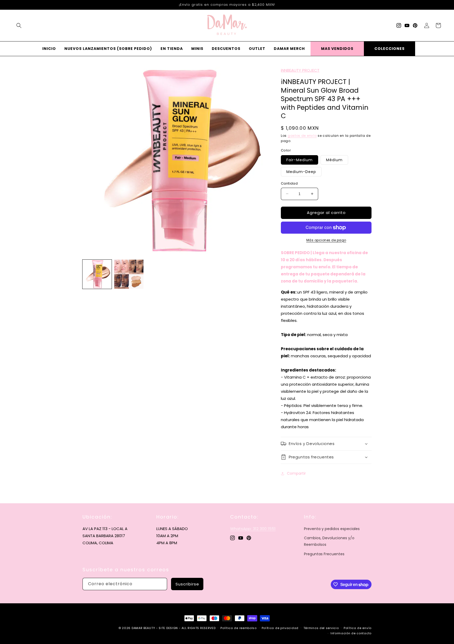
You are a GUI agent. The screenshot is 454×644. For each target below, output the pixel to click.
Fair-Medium (299, 160)
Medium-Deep (301, 171)
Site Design (168, 628)
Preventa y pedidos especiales (332, 528)
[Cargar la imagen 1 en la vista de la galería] (97, 274)
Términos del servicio (321, 628)
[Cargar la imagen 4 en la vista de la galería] (128, 274)
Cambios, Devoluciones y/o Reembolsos (329, 541)
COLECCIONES (389, 48)
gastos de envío (302, 135)
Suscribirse (187, 584)
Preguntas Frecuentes (324, 554)
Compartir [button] (296, 473)
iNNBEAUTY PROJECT (300, 70)
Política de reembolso (238, 628)
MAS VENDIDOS (337, 48)
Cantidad (289, 183)
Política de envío (358, 628)
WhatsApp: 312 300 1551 (253, 528)
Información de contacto (351, 633)
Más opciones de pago (326, 240)
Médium (334, 160)
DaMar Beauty (143, 628)
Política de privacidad (280, 628)
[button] (19, 25)
